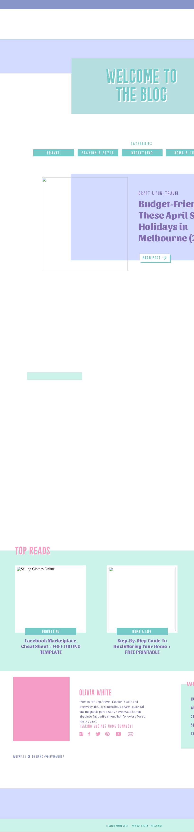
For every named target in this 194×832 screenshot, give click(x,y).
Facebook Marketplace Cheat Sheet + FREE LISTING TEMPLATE (50, 646)
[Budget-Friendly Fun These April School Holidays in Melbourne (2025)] (85, 224)
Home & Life (142, 632)
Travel (172, 193)
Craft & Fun (151, 193)
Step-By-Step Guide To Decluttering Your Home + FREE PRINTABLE (142, 646)
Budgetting (51, 632)
